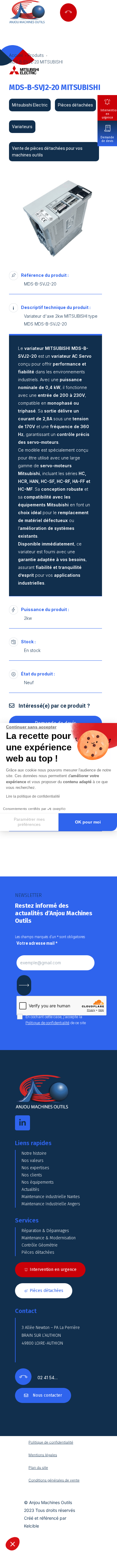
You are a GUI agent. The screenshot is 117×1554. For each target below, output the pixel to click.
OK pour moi (88, 822)
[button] (12, 1544)
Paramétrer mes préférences (29, 822)
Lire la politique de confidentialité (33, 796)
